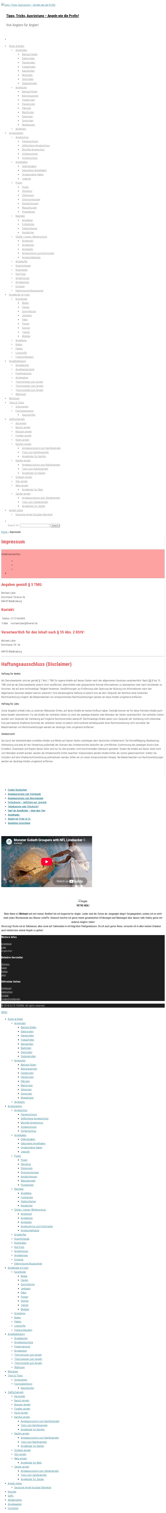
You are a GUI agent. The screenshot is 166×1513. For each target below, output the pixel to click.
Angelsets (19, 1102)
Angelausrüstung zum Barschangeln (25, 798)
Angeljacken (20, 1350)
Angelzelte (26, 1222)
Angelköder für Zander (33, 506)
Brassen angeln (22, 1404)
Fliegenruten (27, 1077)
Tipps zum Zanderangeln (34, 1475)
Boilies (17, 1317)
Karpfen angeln (22, 1417)
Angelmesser (21, 1251)
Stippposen (27, 1168)
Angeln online (15, 1483)
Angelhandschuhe (23, 1342)
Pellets (17, 1321)
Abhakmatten (15, 1499)
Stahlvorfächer (28, 1201)
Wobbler (25, 1309)
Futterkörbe (27, 1197)
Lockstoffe (19, 1325)
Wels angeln (20, 1458)
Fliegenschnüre (29, 1114)
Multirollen (26, 1048)
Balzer (4, 967)
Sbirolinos (26, 1164)
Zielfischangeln (16, 1392)
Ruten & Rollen (15, 1019)
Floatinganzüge (22, 1346)
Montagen (13, 1371)
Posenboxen (28, 211)
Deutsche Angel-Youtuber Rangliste (34, 514)
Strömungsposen (30, 1172)
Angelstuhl (26, 1213)
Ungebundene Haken (33, 174)
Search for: (13, 525)
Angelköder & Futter (18, 1267)
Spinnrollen (26, 1052)
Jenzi (3, 975)
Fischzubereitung (23, 1383)
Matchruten (27, 1085)
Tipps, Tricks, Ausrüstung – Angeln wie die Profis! (42, 16)
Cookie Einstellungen (10, 999)
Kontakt (4, 995)
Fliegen (24, 1280)
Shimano (5, 964)
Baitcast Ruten (28, 1064)
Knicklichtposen (29, 1176)
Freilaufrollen (27, 1039)
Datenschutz (6, 992)
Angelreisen (6, 944)
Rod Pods (19, 1247)
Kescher (12, 1491)
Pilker (23, 1292)
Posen (19, 182)
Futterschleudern (23, 1330)
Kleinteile (20, 216)
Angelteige (19, 1313)
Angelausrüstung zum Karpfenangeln (40, 1421)
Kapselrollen (27, 1044)
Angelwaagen (15, 1504)
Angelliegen (27, 1218)
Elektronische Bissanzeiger (28, 1263)
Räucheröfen (28, 414)
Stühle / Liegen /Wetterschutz (30, 1209)
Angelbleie (26, 1193)
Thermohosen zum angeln (28, 1354)
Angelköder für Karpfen (34, 456)
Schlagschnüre (28, 1126)
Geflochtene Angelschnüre (34, 1118)
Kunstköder (20, 1271)
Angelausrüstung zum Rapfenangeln (40, 1437)
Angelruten (20, 1060)
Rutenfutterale (21, 1238)
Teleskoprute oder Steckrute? (23, 806)
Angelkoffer (20, 1234)
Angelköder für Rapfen (33, 473)
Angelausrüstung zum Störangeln (24, 794)
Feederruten (27, 1073)
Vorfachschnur (30, 158)
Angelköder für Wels (32, 489)
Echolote (18, 1259)
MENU (4, 1012)
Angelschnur (20, 1110)
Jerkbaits (25, 1288)
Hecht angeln (21, 1412)
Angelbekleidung (16, 1334)
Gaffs (10, 1495)
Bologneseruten (29, 1068)
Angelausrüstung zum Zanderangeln (40, 1471)
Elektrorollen (27, 1031)
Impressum (6, 988)
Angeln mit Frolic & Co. (19, 818)
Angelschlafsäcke (31, 257)
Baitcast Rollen (28, 1027)
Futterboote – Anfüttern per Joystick (27, 802)
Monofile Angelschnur (32, 1122)
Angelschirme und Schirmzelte (37, 1226)
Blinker (24, 1276)
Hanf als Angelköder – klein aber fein (26, 810)
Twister (25, 1305)
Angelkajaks (14, 814)
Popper (24, 1296)
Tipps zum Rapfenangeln (34, 1442)
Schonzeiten (20, 1379)
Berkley (4, 971)
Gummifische (28, 1284)
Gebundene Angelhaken (33, 1143)
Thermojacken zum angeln (28, 1359)
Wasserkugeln (28, 1180)
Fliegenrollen (27, 1035)
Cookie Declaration (17, 789)
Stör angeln (20, 1454)
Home (4, 532)
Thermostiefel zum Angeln (29, 390)
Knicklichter (27, 1205)
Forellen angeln (22, 1408)
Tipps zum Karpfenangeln (34, 1425)
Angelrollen (20, 1023)
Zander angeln (21, 1466)
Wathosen (21, 394)
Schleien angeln (22, 1450)
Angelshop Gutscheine (19, 823)
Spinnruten (26, 1093)
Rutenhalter (20, 1242)
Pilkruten (25, 1081)
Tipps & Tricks (15, 1375)
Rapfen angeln (21, 1433)
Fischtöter (13, 1508)
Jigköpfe (26, 178)
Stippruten (26, 1089)
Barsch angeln (21, 1400)
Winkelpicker (28, 124)
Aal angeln (19, 1396)
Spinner (25, 1300)
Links (3, 947)
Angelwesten (21, 1338)
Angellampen (21, 1255)
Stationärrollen (29, 83)
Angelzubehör (15, 1106)
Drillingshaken (28, 1139)
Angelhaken (20, 1135)
